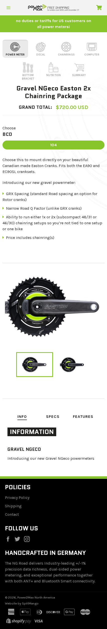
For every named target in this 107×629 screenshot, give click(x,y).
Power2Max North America (36, 597)
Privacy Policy (17, 497)
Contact (12, 514)
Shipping (13, 506)
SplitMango (30, 603)
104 (53, 145)
